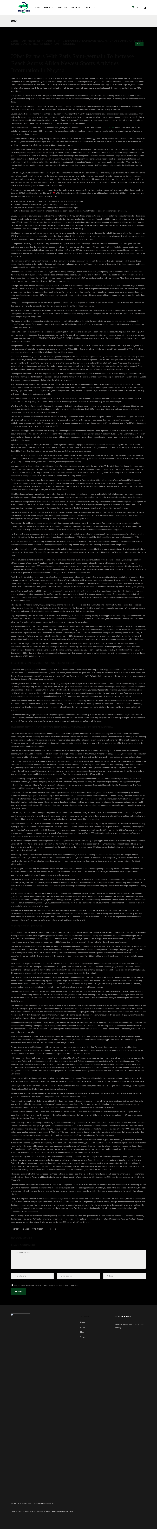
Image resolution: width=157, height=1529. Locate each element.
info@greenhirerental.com (128, 1341)
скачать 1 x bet (108, 128)
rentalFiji (38, 1229)
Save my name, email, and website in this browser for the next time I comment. (45, 1285)
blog (139, 44)
